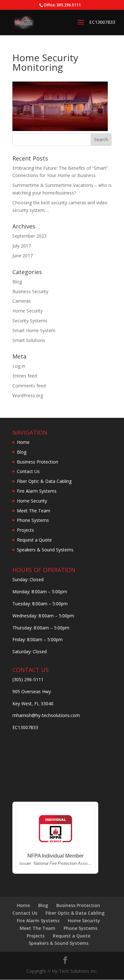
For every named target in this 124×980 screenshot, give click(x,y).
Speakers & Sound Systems (45, 550)
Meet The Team (33, 511)
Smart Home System (33, 330)
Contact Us (28, 471)
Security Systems (29, 321)
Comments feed (29, 386)
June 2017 (22, 256)
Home (23, 442)
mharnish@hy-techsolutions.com (46, 715)
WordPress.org (27, 395)
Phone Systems (33, 520)
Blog (17, 282)
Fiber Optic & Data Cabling (44, 481)
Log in (18, 366)
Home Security (27, 311)
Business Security (30, 291)
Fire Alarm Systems (37, 491)
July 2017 (21, 246)
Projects (25, 530)
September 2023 (29, 236)
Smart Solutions (28, 340)
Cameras (21, 301)
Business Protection (37, 462)
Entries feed (24, 376)
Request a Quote (34, 540)
